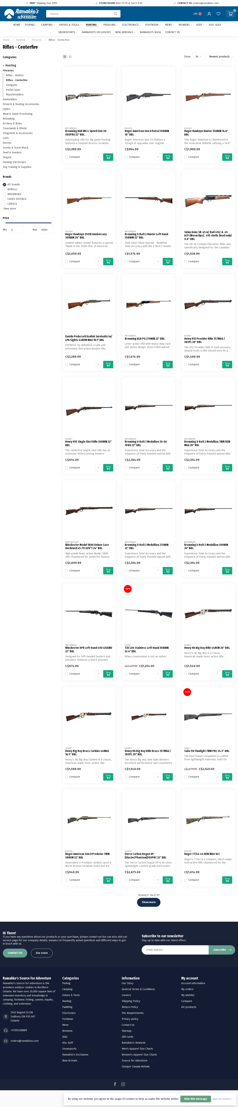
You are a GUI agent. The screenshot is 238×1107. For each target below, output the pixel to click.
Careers (126, 995)
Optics (6, 109)
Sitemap (126, 1030)
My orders (187, 989)
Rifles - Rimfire (15, 75)
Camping (46, 24)
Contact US (172, 32)
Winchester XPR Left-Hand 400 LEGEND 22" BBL (88, 649)
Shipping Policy (131, 1001)
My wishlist (187, 995)
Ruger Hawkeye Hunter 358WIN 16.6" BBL (206, 132)
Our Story (127, 983)
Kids (199, 24)
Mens (168, 24)
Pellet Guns (13, 89)
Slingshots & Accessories (18, 133)
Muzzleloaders (15, 94)
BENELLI (12, 189)
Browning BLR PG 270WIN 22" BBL (145, 338)
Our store (42, 953)
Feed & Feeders (12, 152)
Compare (74, 157)
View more (9, 208)
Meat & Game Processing (18, 114)
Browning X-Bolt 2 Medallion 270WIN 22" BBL (146, 546)
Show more (149, 902)
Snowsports (66, 32)
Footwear (151, 24)
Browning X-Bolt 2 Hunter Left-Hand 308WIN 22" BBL (146, 236)
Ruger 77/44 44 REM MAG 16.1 (201, 854)
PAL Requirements (133, 1013)
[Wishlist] (218, 13)
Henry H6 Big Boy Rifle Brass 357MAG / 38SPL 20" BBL (148, 752)
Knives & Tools (69, 24)
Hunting (91, 24)
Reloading (9, 118)
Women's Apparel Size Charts (139, 1054)
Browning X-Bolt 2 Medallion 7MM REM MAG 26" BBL (207, 443)
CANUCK (12, 203)
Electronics (130, 24)
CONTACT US (15, 953)
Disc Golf (215, 24)
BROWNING (14, 194)
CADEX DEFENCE (17, 199)
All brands (13, 184)
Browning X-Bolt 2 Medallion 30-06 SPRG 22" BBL (146, 443)
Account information (193, 983)
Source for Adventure (134, 1060)
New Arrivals (124, 32)
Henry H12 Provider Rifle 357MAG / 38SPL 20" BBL (204, 340)
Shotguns (11, 85)
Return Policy (130, 1007)
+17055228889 (19, 1030)
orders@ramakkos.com (24, 1040)
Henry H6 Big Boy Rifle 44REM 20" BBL (207, 648)
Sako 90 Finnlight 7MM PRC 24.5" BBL (206, 751)
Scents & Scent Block (15, 147)
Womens (184, 24)
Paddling (109, 24)
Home (16, 24)
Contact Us (128, 1025)
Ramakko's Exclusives (96, 32)
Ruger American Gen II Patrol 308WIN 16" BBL (147, 132)
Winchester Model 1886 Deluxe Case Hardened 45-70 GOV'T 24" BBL (87, 546)
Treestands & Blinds (15, 128)
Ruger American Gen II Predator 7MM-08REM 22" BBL (88, 855)
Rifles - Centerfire (59, 39)
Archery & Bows (12, 123)
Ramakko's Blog (150, 32)
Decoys (7, 143)
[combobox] (83, 13)
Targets (7, 157)
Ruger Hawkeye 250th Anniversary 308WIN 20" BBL (86, 236)
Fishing (30, 24)
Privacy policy (130, 1019)
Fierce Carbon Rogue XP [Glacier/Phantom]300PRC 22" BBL (145, 855)
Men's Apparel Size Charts (137, 1048)
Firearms (37, 39)
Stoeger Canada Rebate (136, 1066)
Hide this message (195, 1098)
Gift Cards (127, 1036)
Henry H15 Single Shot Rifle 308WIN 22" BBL (88, 443)
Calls (6, 138)
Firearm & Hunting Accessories (21, 104)
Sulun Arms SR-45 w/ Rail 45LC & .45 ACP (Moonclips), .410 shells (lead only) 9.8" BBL (208, 236)
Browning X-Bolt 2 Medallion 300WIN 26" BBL (206, 546)
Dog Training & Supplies (17, 167)
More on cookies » (222, 1099)
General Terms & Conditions (138, 989)
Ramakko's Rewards (134, 1042)
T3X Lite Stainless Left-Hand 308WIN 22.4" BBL (147, 649)
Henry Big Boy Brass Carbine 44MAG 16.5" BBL (87, 752)
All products (188, 1007)
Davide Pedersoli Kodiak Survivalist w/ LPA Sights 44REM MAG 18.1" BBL (88, 338)
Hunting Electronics (14, 162)
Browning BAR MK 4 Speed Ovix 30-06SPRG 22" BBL (86, 132)
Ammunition (10, 99)
